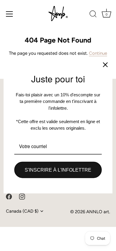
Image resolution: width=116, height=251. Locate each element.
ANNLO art (97, 211)
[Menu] (9, 14)
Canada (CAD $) (22, 211)
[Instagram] (22, 196)
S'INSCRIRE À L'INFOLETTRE (58, 169)
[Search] (93, 14)
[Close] (105, 65)
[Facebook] (9, 196)
